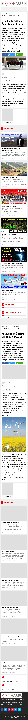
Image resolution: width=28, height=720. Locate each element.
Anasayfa (5, 13)
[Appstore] (15, 709)
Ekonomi (11, 13)
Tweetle (13, 54)
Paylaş (5, 54)
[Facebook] (2, 709)
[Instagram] (9, 709)
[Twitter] (5, 709)
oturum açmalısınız (18, 309)
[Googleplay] (19, 709)
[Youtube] (12, 709)
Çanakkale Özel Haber (9, 74)
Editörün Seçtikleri (13, 326)
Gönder (20, 54)
